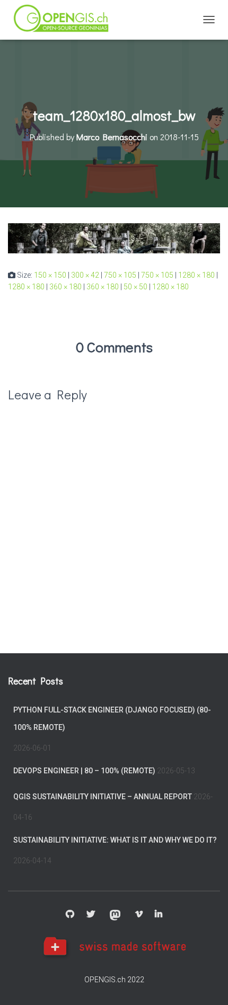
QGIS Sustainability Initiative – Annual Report (102, 796)
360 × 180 (65, 286)
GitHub (70, 914)
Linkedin (159, 914)
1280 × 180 (196, 275)
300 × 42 (85, 275)
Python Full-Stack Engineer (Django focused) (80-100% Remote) (112, 719)
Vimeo (139, 914)
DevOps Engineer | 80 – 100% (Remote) (84, 770)
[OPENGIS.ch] (66, 20)
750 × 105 (120, 275)
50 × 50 (135, 286)
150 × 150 (50, 275)
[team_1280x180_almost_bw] (114, 237)
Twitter (90, 914)
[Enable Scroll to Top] (207, 984)
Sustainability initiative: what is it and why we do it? (115, 840)
